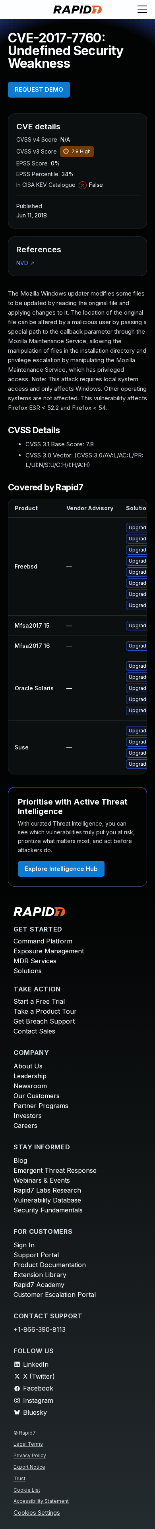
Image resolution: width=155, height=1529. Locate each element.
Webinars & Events (42, 1180)
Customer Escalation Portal (55, 1294)
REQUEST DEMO (39, 89)
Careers (25, 1125)
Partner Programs (41, 1106)
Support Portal (36, 1255)
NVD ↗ (25, 262)
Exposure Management (49, 951)
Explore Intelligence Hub (61, 868)
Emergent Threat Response (55, 1170)
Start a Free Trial (39, 1001)
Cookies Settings (37, 1513)
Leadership (30, 1076)
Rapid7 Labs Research (47, 1190)
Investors (28, 1116)
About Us (28, 1066)
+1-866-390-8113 (40, 1329)
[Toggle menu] (142, 9)
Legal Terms (28, 1444)
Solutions (28, 971)
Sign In (24, 1245)
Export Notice (29, 1467)
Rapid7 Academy (39, 1285)
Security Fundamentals (48, 1210)
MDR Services (35, 961)
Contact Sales (34, 1031)
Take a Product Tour (45, 1011)
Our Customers (37, 1096)
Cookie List (27, 1490)
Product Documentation (50, 1265)
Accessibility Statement (41, 1501)
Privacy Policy (30, 1455)
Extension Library (40, 1275)
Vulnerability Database (47, 1200)
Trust (19, 1478)
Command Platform (43, 941)
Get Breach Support (44, 1021)
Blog (20, 1160)
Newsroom (30, 1086)
